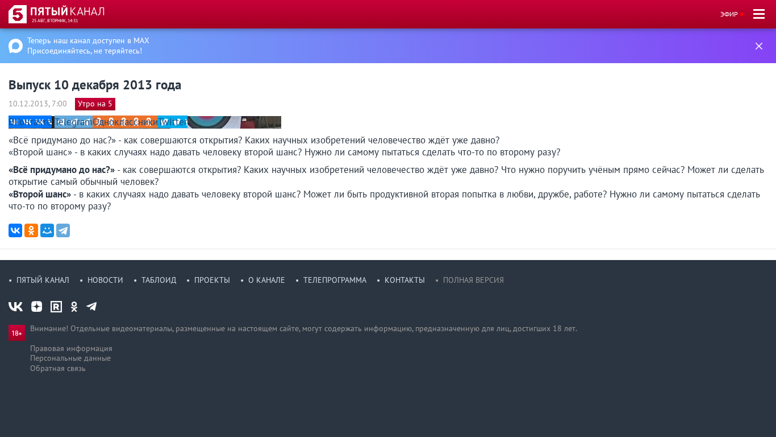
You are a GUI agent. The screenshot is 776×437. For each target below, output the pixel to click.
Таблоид (158, 280)
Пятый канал (42, 280)
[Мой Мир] (47, 230)
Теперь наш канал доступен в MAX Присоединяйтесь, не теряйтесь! (88, 45)
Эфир (729, 14)
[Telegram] (63, 230)
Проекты (212, 280)
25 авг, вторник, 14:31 (55, 20)
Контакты (405, 280)
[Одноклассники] (31, 230)
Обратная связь (58, 368)
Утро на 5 (95, 103)
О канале (266, 280)
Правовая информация (71, 348)
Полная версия (473, 280)
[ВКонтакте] (15, 230)
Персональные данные (70, 358)
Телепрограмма (334, 280)
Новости (105, 280)
